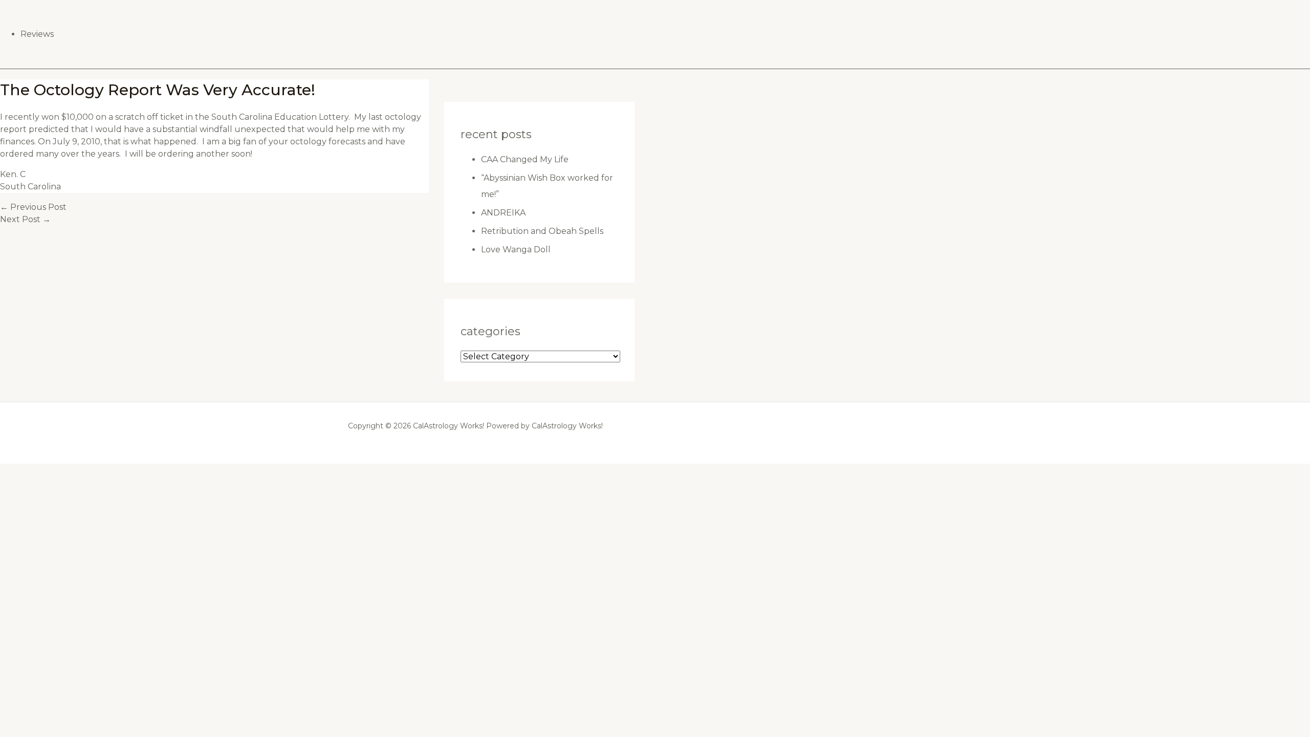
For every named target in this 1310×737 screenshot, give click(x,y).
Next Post (25, 219)
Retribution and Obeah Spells (542, 231)
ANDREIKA (503, 213)
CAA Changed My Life (525, 159)
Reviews (37, 34)
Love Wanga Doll (516, 249)
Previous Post (33, 207)
